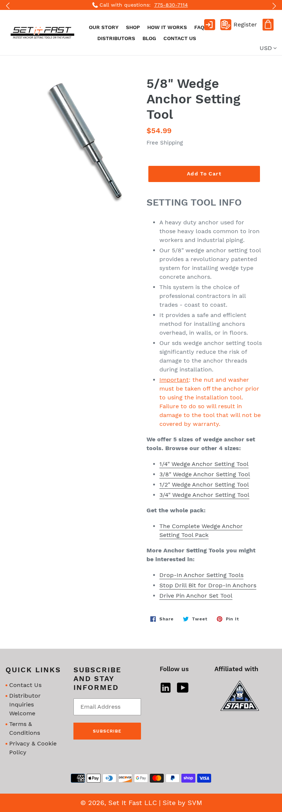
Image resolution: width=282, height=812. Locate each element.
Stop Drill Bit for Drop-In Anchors (207, 585)
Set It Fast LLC (132, 802)
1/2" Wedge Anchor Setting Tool (204, 484)
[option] (141, 5)
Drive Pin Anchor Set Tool (195, 595)
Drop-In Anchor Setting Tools (201, 574)
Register (245, 24)
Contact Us (25, 684)
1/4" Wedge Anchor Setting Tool (204, 463)
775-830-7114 (171, 5)
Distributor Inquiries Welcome (25, 704)
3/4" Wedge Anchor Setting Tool (204, 494)
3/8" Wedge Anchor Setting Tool (204, 474)
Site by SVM (182, 802)
